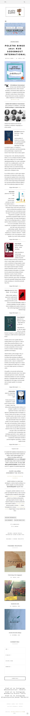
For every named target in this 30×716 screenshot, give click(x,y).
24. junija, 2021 (20, 58)
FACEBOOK (15, 478)
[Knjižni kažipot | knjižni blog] (15, 12)
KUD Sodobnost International (16, 452)
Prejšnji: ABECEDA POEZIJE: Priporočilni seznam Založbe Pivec (15, 534)
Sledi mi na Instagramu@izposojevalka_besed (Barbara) (15, 696)
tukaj (19, 187)
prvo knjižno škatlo (20, 503)
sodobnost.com (15, 99)
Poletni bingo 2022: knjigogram (15, 575)
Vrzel (19, 505)
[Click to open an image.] (15, 71)
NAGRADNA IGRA (15, 604)
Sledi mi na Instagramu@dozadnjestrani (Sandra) (15, 688)
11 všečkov (15, 526)
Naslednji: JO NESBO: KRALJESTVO (15, 538)
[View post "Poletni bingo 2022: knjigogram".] (15, 561)
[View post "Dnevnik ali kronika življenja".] (15, 619)
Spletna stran (9, 660)
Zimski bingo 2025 (15, 30)
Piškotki (21, 703)
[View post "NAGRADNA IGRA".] (15, 590)
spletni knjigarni (17, 455)
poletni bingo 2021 (19, 520)
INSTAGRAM (19, 476)
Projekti (20, 27)
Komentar (8, 666)
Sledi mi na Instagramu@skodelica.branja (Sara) (15, 692)
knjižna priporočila (10, 517)
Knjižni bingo (11, 27)
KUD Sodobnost (8, 520)
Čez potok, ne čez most (13, 496)
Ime (7, 649)
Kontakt (21, 706)
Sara (17, 703)
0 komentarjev (15, 524)
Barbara (9, 703)
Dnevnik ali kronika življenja (15, 632)
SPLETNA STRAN (11, 476)
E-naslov (8, 655)
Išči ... (6, 1)
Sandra (9, 58)
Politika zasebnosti (12, 706)
